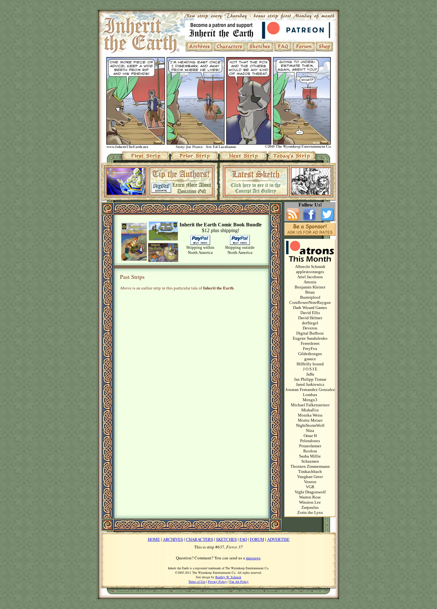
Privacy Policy (217, 581)
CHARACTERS (199, 539)
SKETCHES (226, 539)
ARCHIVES (173, 539)
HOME (154, 539)
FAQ (243, 539)
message (253, 558)
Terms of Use (196, 581)
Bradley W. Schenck (228, 577)
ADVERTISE (278, 539)
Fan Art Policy (239, 581)
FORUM (257, 539)
